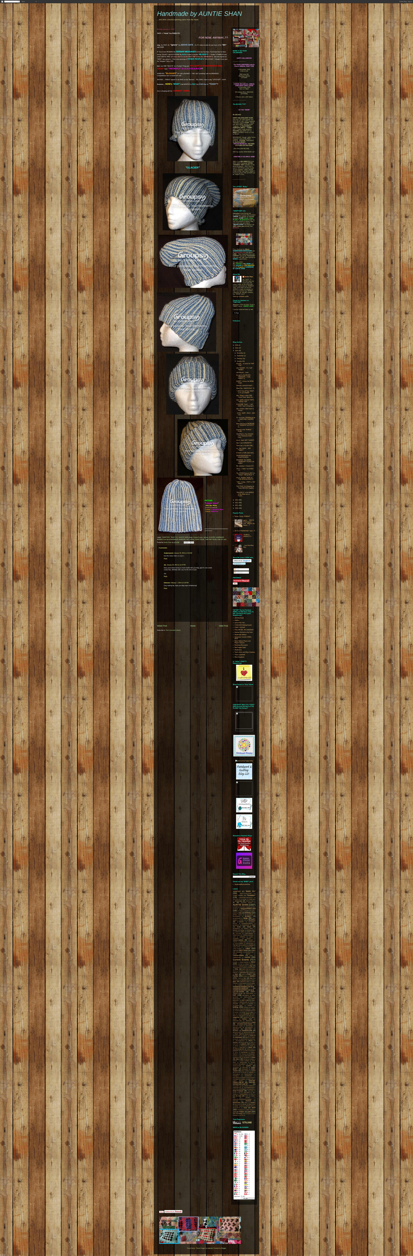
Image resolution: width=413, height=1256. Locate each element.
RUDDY (251, 1064)
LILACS (237, 1012)
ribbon (238, 1059)
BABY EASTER (246, 907)
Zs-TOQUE (248, 1113)
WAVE (246, 1102)
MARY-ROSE (249, 1020)
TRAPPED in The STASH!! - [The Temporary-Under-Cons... (245, 435)
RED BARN (248, 1055)
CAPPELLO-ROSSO (248, 935)
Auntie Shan (249, 277)
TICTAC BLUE (236, 1092)
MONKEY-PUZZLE (249, 1034)
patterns (243, 1044)
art (233, 902)
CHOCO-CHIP (252, 941)
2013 (237, 500)
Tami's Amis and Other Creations (245, 652)
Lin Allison (250, 1012)
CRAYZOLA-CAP (249, 952)
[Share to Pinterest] (193, 542)
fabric (236, 974)
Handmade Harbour (241, 634)
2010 (237, 508)
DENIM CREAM (249, 964)
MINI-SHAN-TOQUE (238, 1025)
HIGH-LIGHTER (248, 997)
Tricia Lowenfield (240, 654)
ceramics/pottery (238, 940)
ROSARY (235, 1060)
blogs (191, 537)
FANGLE (245, 976)
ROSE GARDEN (244, 1060)
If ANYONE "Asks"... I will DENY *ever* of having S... (245, 405)
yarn (249, 1112)
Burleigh (242, 930)
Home (193, 626)
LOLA (239, 1014)
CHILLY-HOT (243, 941)
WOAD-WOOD (236, 1107)
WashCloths (236, 1102)
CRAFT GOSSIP (240, 627)
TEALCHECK (236, 1085)
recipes (241, 1055)
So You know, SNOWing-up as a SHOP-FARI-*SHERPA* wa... (245, 419)
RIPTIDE (245, 1059)
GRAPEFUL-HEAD (244, 981)
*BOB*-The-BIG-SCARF (245, 893)
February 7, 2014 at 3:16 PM (179, 583)
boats (253, 925)
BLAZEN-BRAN (236, 918)
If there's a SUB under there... (245, 453)
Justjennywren (168, 553)
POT (241, 1050)
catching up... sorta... (243, 372)
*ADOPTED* (166, 537)
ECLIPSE (241, 971)
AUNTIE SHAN (183, 537)
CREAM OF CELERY (241, 953)
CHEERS (235, 941)
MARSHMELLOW (237, 1020)
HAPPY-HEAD (249, 993)
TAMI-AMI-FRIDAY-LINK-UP (214, 539)
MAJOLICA (246, 1017)
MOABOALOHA (247, 1030)
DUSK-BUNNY (251, 967)
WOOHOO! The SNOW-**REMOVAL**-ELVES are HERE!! (245, 461)
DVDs (236, 969)
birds (240, 913)
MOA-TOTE (248, 1029)
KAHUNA (251, 1003)
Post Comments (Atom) (173, 630)
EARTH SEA (245, 969)
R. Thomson (243, 1054)
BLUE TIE (243, 920)
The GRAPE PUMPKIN (248, 1085)
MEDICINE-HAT (246, 1022)
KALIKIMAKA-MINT (237, 1005)
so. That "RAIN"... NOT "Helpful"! (243, 449)
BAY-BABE (240, 911)
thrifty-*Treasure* (238, 1091)
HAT (187, 539)
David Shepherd (244, 962)
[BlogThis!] (187, 542)
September (240, 356)
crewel (251, 955)
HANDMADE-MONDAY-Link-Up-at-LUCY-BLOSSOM (243, 990)
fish (245, 978)
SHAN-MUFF (245, 1069)
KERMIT (250, 1005)
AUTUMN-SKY (236, 907)
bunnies (235, 930)
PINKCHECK (242, 1047)
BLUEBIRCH (236, 925)
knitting (192, 539)
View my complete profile (241, 296)
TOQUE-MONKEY (243, 1094)
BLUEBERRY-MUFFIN (247, 923)
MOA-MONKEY (249, 1027)
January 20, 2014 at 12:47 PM (176, 565)
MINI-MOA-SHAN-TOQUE (244, 1024)
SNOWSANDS (248, 1075)
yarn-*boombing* (238, 1113)
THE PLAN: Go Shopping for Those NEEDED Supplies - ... (245, 487)
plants (250, 1047)
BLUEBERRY (240, 921)
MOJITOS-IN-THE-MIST (249, 1032)
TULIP (246, 1096)
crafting (253, 950)
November (240, 353)
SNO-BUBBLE (236, 1074)
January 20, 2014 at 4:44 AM (183, 553)
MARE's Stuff (247, 1019)
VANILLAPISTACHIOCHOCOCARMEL (242, 1099)
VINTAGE (248, 1101)
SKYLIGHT (237, 1072)
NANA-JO (252, 1035)
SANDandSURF (237, 1065)
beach (247, 911)
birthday (248, 913)
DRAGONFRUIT (237, 967)
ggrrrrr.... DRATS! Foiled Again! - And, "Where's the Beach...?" (249, 522)
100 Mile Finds (239, 618)
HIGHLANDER (236, 998)
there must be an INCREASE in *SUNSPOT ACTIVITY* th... (245, 425)
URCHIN (248, 1097)
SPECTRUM (236, 1077)
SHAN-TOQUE (199, 539)
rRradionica (238, 650)
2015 (237, 348)
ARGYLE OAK (250, 901)
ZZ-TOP (241, 1115)
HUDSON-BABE (243, 1002)
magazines (236, 1017)
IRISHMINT (235, 1003)
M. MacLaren (250, 1015)
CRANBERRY (239, 952)
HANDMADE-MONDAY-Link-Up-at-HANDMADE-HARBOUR (243, 987)
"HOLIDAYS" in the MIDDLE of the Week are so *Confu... (245, 494)
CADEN (248, 931)
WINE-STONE (252, 1104)
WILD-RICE (237, 1104)
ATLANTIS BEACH (246, 902)
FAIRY (243, 974)
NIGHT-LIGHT (244, 1039)
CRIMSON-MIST (237, 957)
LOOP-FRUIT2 (241, 1015)
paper (252, 1042)
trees (239, 1096)
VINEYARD (235, 1101)
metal (253, 1022)
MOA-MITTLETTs (237, 1027)
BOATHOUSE (245, 925)
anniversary (238, 901)
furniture (244, 980)
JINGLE (243, 1003)
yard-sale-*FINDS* (238, 1112)
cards (234, 936)
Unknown (167, 583)
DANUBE (235, 962)
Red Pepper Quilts (240, 647)
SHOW (253, 1070)
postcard (235, 1050)
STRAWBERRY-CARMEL (239, 1079)
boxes (249, 927)
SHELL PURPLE (245, 1070)
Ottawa (250, 1040)
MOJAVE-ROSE (237, 1032)
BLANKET (248, 916)
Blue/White (252, 920)
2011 (237, 505)
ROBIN (252, 1059)
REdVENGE (246, 1057)
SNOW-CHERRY (248, 1074)
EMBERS (235, 972)
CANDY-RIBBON (249, 933)
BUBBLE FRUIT (248, 928)
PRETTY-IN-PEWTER (250, 1050)
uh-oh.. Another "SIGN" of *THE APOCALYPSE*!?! (244, 478)
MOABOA (235, 1030)
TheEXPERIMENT (241, 1089)
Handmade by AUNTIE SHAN (199, 13)
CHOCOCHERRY (239, 943)
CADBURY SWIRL (239, 931)
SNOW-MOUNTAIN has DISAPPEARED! (243, 456)
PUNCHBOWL (244, 1052)
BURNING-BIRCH (251, 930)
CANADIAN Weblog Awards (243, 625)
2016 (237, 345)
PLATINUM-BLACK (238, 1049)
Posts (237, 569)
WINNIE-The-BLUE (239, 1106)
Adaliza (237, 620)
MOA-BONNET (249, 1025)
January (239, 361)
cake (254, 931)
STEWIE (243, 1077)
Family (235, 976)
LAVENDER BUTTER (250, 1010)
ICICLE (252, 1002)
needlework (238, 1037)
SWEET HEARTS (238, 1081)
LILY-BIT (243, 1012)
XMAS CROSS (250, 1109)
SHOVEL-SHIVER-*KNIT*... (245, 385)
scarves (248, 1066)
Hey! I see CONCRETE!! (244, 443)
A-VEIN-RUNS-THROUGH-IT (246, 897)
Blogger (223, 1248)
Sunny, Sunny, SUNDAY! (242, 516)
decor (253, 962)
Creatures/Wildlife (238, 955)
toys (234, 1096)
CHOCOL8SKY (250, 943)
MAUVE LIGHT (236, 1022)
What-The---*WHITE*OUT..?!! (245, 388)
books (239, 927)
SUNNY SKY (250, 1079)
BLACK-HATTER (249, 914)
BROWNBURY (236, 928)
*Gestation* (251, 895)
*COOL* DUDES (238, 895)
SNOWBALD (236, 1075)
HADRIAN (240, 985)
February (240, 358)
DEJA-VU (240, 964)
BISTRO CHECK (237, 914)
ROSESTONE (243, 1062)
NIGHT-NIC (252, 1039)
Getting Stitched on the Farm (244, 632)
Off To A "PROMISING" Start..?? (245, 531)
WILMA (244, 1104)
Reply (165, 558)
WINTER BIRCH (250, 1106)
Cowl (234, 950)
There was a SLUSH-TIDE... (245, 445)
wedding (252, 1102)
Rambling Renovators (241, 645)
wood (245, 1108)
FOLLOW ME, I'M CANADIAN (244, 630)
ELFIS (252, 971)
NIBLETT (247, 1037)
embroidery (243, 972)
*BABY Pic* (174, 537)
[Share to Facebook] (191, 542)
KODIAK (246, 1007)
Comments (239, 572)
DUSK (244, 967)
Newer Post (162, 626)
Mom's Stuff (238, 1034)
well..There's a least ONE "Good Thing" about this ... (245, 396)
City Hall (235, 945)
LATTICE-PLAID (239, 1010)
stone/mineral (250, 1077)
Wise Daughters (239, 657)
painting (235, 1042)
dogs (251, 966)
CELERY (249, 938)
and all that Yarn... (240, 622)
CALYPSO (238, 933)
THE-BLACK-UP (237, 1087)
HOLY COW (245, 1000)
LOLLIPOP (246, 1014)
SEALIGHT (245, 1067)
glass (234, 981)
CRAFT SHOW (243, 950)
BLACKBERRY (236, 916)
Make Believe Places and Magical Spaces (242, 642)
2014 (237, 350)
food (251, 978)
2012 (237, 502)
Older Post (223, 626)
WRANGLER (240, 1109)
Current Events (198, 537)
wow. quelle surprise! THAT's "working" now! (245, 400)
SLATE (244, 1072)
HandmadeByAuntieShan (242, 884)
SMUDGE (251, 1072)
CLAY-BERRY (243, 945)
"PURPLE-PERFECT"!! (247, 535)
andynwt (210, 1248)
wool (224, 539)
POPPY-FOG (250, 1049)
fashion (206, 537)
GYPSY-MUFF (242, 983)
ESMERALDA (252, 972)
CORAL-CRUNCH (237, 948)
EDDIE (247, 971)
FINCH (239, 978)
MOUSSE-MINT (236, 1035)
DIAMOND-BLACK (242, 966)
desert (234, 966)
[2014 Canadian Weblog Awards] (244, 868)
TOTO (252, 1094)
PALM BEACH (244, 1042)
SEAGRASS (236, 1067)
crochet (247, 957)
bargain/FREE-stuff (248, 909)
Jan (165, 565)
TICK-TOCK (250, 1091)
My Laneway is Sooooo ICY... (245, 466)
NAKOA (245, 1035)
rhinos (253, 1057)
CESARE (250, 940)
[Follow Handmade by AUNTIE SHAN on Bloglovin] (242, 562)
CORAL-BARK (236, 946)
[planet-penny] (244, 761)
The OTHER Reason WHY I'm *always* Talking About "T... (245, 474)
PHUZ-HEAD (244, 1045)
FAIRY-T (249, 974)
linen (234, 1014)
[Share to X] (189, 542)
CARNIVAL (242, 936)
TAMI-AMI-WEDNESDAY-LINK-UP (244, 1083)
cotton (247, 948)
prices (236, 1052)
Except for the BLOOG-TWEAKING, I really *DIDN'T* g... (243, 376)
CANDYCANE (236, 935)
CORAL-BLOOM (248, 946)
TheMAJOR (251, 1089)
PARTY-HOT (236, 1044)
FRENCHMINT (236, 980)
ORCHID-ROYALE (240, 1040)
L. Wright (253, 1009)
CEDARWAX (236, 938)
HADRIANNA (249, 985)
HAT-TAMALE (245, 995)
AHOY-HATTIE (236, 899)
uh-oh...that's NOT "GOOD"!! (245, 440)
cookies (251, 945)
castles (251, 936)
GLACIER (212, 537)
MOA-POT (236, 1029)
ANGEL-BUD (252, 899)
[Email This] (185, 542)
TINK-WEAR (247, 1092)
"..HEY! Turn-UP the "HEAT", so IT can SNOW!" (245, 392)
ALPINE (245, 899)
